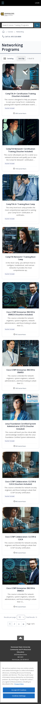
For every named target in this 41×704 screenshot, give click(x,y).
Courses (10, 32)
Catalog (10, 58)
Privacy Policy (19, 684)
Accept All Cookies (19, 690)
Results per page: (10, 617)
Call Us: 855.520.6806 (11, 36)
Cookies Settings (19, 696)
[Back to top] (20, 649)
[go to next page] (19, 624)
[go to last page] (23, 624)
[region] (19, 682)
